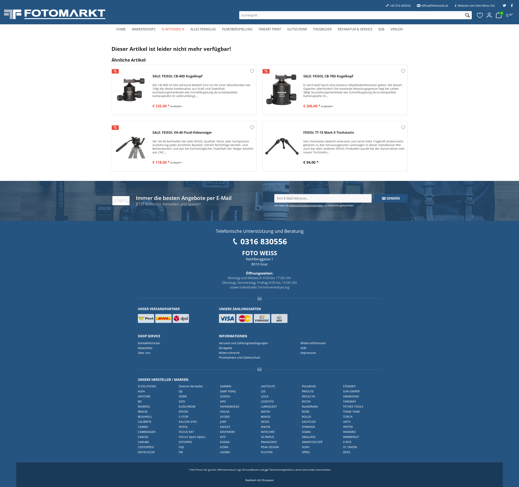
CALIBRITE (144, 422)
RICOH (306, 401)
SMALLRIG (308, 437)
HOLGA (224, 411)
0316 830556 (263, 241)
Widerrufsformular (313, 343)
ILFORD (225, 417)
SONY (306, 447)
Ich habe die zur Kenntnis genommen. (314, 205)
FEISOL (183, 427)
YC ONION (350, 447)
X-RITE (347, 442)
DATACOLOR (146, 452)
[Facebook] (512, 5)
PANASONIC (269, 442)
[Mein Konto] (489, 15)
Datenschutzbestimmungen (306, 205)
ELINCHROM (187, 406)
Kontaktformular (149, 343)
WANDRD (349, 432)
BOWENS (144, 406)
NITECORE (268, 432)
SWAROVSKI (351, 396)
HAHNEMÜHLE (229, 406)
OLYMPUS (267, 437)
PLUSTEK (267, 452)
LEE (263, 391)
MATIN (265, 411)
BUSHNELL (145, 417)
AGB (303, 348)
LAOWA (225, 452)
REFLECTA (308, 396)
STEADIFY (349, 386)
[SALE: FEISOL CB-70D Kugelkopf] (282, 90)
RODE (306, 411)
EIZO (182, 401)
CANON (143, 437)
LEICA (264, 396)
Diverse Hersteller (191, 386)
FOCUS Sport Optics (192, 437)
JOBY (223, 422)
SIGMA (306, 432)
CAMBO (143, 427)
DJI (180, 391)
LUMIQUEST (269, 406)
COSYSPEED (146, 447)
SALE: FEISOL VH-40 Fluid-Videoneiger (182, 132)
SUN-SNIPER (351, 391)
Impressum (308, 353)
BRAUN (143, 411)
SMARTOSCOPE (312, 442)
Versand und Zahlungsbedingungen (243, 343)
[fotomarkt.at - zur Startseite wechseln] (93, 14)
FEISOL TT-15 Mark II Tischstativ (328, 132)
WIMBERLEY (351, 437)
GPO (223, 401)
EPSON (183, 411)
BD (140, 401)
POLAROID (309, 386)
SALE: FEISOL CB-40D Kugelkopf (177, 76)
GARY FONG (228, 391)
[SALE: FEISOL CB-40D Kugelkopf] (131, 90)
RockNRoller (310, 406)
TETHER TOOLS (353, 406)
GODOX (225, 396)
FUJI (181, 447)
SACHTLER (309, 422)
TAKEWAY (349, 401)
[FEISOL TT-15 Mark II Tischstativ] (282, 146)
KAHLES (225, 427)
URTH (347, 422)
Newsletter (145, 348)
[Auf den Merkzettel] (252, 71)
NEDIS (265, 422)
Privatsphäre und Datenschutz (239, 357)
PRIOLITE (308, 391)
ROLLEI (306, 417)
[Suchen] (467, 15)
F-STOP (183, 417)
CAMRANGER (146, 432)
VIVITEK (348, 427)
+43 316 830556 (400, 5)
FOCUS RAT (186, 432)
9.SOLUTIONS (147, 386)
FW (181, 452)
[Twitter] (504, 5)
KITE (223, 437)
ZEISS (346, 452)
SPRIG (306, 452)
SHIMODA (308, 427)
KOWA (224, 447)
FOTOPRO (185, 442)
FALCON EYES (188, 422)
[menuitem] (355, 15)
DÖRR (183, 396)
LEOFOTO (267, 401)
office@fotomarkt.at (434, 5)
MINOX (265, 417)
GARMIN (225, 386)
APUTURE (144, 396)
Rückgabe (225, 348)
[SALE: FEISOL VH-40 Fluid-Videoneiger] (131, 146)
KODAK (225, 442)
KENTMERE (227, 432)
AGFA (141, 391)
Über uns (144, 353)
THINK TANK (351, 411)
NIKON (265, 427)
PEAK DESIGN (270, 447)
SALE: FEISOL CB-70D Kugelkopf (328, 76)
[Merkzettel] (480, 15)
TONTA (348, 417)
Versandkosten (250, 469)
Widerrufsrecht (229, 353)
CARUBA (143, 442)
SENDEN (393, 198)
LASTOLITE (268, 386)
